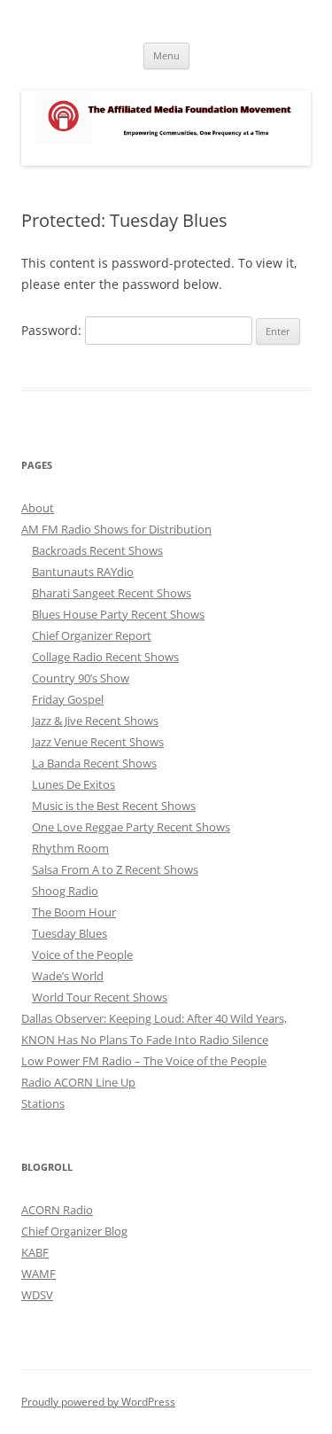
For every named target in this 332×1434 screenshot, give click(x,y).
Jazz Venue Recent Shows (98, 742)
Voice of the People (82, 954)
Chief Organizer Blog (74, 1231)
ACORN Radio (57, 1210)
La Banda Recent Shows (94, 763)
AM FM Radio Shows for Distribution (116, 529)
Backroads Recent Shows (97, 550)
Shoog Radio (65, 891)
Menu (166, 55)
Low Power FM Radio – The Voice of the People (143, 1061)
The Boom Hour (74, 912)
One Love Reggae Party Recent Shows (131, 827)
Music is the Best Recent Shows (114, 806)
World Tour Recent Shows (99, 997)
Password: (53, 330)
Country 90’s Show (80, 678)
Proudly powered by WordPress (98, 1401)
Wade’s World (68, 976)
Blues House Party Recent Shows (118, 614)
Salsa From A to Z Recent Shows (115, 869)
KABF (35, 1252)
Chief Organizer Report (91, 635)
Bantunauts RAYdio (83, 572)
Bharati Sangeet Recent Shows (111, 593)
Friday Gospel (68, 699)
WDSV (37, 1295)
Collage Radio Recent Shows (105, 657)
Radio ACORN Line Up (78, 1082)
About (37, 508)
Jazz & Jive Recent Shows (95, 721)
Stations (43, 1103)
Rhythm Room (70, 848)
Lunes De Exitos (73, 784)
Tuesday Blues (69, 933)
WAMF (38, 1274)
